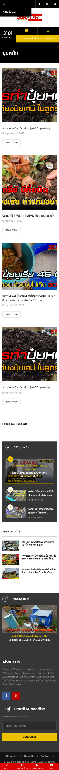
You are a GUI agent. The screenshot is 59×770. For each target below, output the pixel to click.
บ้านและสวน (18, 465)
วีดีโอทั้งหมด (32, 465)
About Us (29, 756)
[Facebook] (6, 696)
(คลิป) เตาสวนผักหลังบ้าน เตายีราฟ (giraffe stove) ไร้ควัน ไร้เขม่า (40, 512)
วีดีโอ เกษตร (11, 756)
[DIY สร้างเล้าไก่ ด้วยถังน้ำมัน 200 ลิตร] (29, 619)
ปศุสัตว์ (15, 636)
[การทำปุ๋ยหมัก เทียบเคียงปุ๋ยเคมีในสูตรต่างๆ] (29, 354)
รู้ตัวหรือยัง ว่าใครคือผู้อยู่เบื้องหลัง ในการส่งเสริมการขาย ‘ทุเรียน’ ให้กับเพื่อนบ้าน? (38, 558)
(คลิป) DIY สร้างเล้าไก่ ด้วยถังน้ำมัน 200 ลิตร (29, 640)
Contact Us (47, 756)
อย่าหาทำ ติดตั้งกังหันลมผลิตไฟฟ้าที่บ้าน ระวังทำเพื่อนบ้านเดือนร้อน (38, 571)
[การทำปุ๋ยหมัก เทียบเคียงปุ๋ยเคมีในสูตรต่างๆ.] (29, 95)
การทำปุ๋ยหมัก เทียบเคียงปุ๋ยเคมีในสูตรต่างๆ (26, 387)
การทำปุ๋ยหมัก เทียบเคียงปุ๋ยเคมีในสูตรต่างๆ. (26, 128)
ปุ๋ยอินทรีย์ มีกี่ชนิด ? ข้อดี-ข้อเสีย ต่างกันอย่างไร (28, 216)
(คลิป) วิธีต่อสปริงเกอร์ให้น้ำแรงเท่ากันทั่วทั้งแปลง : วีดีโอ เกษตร (40, 495)
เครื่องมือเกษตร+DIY (38, 636)
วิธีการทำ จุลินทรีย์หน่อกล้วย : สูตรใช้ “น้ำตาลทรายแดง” (37, 543)
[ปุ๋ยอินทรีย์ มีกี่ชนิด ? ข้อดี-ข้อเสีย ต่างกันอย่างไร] (29, 182)
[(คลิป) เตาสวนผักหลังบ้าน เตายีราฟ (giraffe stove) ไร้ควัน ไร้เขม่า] (16, 512)
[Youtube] (16, 696)
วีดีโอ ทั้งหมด (9, 12)
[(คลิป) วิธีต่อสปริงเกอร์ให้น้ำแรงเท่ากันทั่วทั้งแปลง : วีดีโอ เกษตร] (16, 495)
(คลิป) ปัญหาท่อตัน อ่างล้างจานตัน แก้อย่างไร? (29, 474)
